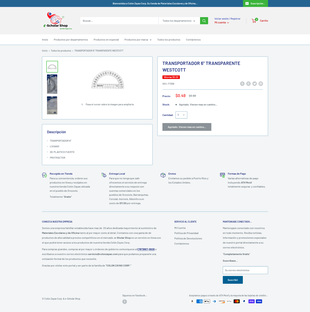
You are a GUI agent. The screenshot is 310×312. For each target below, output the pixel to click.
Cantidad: (168, 114)
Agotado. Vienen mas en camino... (187, 126)
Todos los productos (168, 39)
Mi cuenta (220, 22)
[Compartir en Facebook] (242, 83)
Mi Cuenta (180, 227)
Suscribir (233, 279)
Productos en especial (106, 39)
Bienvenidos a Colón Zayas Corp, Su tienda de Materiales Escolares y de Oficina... (155, 3)
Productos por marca (136, 39)
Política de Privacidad (186, 232)
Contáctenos (193, 39)
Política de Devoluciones (188, 238)
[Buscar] (204, 20)
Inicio (45, 39)
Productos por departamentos (71, 39)
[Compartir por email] (260, 83)
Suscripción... (258, 3)
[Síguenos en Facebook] (124, 301)
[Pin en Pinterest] (248, 83)
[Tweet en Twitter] (254, 83)
